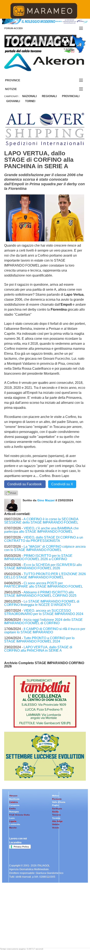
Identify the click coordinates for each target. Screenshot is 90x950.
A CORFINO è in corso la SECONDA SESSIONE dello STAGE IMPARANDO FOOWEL (41, 520)
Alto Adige (57, 821)
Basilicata (14, 799)
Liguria (12, 821)
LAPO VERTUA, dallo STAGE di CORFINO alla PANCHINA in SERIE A (38, 648)
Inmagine (31, 934)
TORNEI (30, 101)
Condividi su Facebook (24, 484)
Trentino (56, 818)
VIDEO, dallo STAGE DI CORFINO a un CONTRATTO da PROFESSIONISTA (43, 539)
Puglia (55, 805)
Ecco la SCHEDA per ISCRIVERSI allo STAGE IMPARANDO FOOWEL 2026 (43, 566)
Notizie (16, 89)
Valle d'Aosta (58, 802)
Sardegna (57, 808)
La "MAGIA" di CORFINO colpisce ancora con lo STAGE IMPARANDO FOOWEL (45, 548)
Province (17, 80)
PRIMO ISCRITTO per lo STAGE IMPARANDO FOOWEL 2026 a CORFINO (38, 557)
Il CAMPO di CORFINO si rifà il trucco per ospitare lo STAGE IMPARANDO (44, 630)
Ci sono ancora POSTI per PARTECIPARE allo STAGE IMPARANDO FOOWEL (43, 584)
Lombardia (14, 824)
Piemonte (57, 799)
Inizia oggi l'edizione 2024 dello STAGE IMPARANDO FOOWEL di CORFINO (43, 621)
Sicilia (55, 811)
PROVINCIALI (71, 96)
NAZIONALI (29, 96)
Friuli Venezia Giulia (19, 815)
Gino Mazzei (46, 500)
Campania (14, 805)
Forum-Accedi (18, 28)
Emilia (12, 808)
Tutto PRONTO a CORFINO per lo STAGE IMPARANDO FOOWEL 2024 (39, 639)
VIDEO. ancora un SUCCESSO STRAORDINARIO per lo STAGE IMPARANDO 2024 (43, 612)
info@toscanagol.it (29, 923)
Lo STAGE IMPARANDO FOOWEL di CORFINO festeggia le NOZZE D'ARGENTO (41, 603)
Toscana (56, 815)
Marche (13, 827)
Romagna (14, 811)
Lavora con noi (18, 838)
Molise (55, 795)
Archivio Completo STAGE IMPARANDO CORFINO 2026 (44, 664)
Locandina (15, 842)
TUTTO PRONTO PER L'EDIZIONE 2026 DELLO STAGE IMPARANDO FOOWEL (45, 575)
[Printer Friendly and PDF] (11, 492)
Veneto (55, 827)
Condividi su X (62, 484)
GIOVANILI (13, 101)
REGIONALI (49, 96)
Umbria (55, 824)
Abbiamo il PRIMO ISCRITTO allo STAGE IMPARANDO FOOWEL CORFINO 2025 (40, 594)
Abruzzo (13, 795)
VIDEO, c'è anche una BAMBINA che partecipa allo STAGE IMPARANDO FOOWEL (41, 529)
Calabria (13, 802)
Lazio (12, 818)
